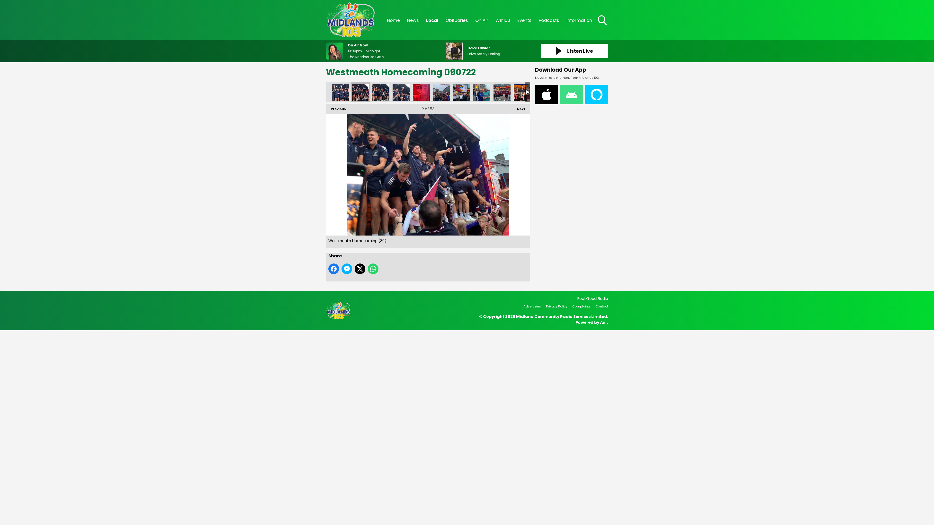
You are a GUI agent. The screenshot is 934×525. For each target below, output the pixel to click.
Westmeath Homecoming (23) (481, 92)
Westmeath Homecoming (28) (380, 92)
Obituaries (457, 20)
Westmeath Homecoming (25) (441, 92)
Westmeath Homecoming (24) (461, 92)
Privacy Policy (556, 306)
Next (518, 109)
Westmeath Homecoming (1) (340, 92)
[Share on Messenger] (346, 268)
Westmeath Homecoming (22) (502, 92)
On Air (481, 20)
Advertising (532, 306)
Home (393, 20)
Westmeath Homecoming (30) (360, 92)
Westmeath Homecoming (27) (401, 92)
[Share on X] (360, 268)
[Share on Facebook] (333, 268)
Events (524, 20)
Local (432, 20)
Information (579, 20)
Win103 (502, 20)
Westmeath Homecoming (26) (421, 92)
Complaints (581, 306)
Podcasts (549, 20)
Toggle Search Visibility (602, 25)
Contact (601, 306)
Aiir (603, 322)
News (413, 20)
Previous (336, 109)
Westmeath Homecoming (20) (522, 92)
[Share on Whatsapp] (373, 268)
